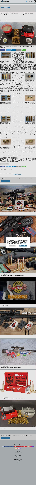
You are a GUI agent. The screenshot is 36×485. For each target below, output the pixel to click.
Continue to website (23, 245)
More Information (23, 243)
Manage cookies (12, 245)
